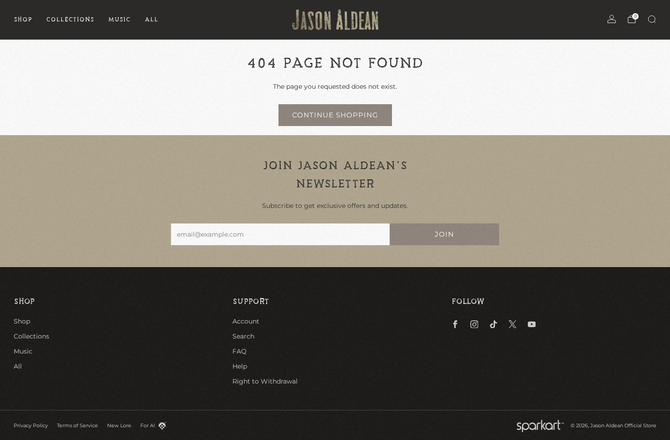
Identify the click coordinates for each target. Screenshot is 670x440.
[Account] (611, 19)
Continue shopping (335, 115)
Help (239, 366)
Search (243, 336)
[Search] (651, 19)
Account (245, 321)
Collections (70, 19)
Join (444, 234)
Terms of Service (77, 425)
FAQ (239, 351)
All (151, 19)
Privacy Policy (31, 425)
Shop (23, 19)
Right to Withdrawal (265, 381)
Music (119, 19)
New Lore (119, 425)
